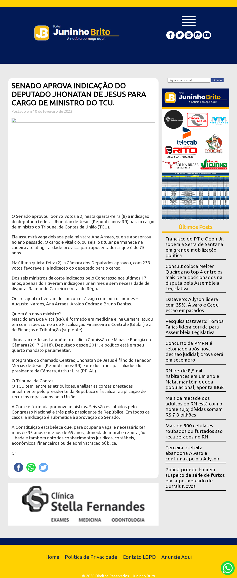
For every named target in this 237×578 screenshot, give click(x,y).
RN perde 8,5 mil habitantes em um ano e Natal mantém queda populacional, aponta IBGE (194, 379)
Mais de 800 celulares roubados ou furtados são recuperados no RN (194, 431)
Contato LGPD (139, 557)
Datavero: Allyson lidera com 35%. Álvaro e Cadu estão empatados (192, 305)
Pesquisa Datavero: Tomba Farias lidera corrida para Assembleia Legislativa (194, 327)
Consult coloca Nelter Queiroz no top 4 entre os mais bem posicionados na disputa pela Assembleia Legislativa (193, 277)
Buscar (217, 80)
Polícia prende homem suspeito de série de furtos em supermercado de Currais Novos (195, 478)
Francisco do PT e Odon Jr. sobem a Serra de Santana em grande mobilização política (194, 247)
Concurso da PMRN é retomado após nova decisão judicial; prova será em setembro (194, 351)
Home (52, 557)
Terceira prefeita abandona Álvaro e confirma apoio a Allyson (192, 453)
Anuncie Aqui (176, 557)
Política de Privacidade (91, 557)
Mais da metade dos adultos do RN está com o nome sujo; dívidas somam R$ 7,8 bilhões (194, 406)
